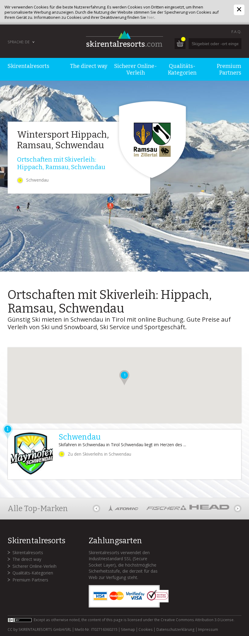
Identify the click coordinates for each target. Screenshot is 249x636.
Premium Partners (30, 580)
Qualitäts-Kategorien (32, 573)
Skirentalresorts (27, 552)
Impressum (208, 630)
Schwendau (37, 180)
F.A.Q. (236, 31)
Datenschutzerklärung (175, 630)
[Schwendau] (125, 454)
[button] (124, 378)
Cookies (145, 630)
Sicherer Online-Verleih (34, 566)
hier (150, 17)
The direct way (26, 559)
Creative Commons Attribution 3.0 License (197, 619)
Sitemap (128, 630)
